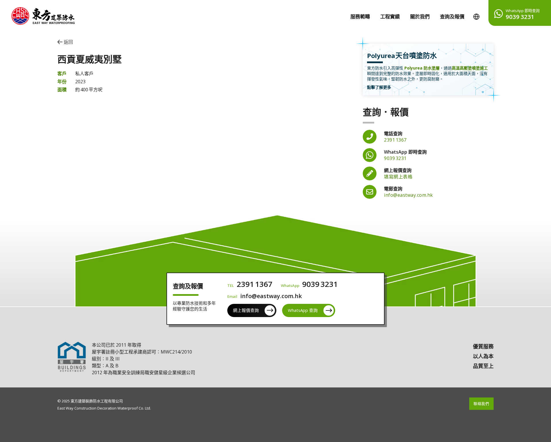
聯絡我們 (481, 403)
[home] (37, 13)
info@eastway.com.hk (408, 195)
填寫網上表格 (398, 176)
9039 (395, 158)
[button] (476, 17)
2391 (395, 140)
